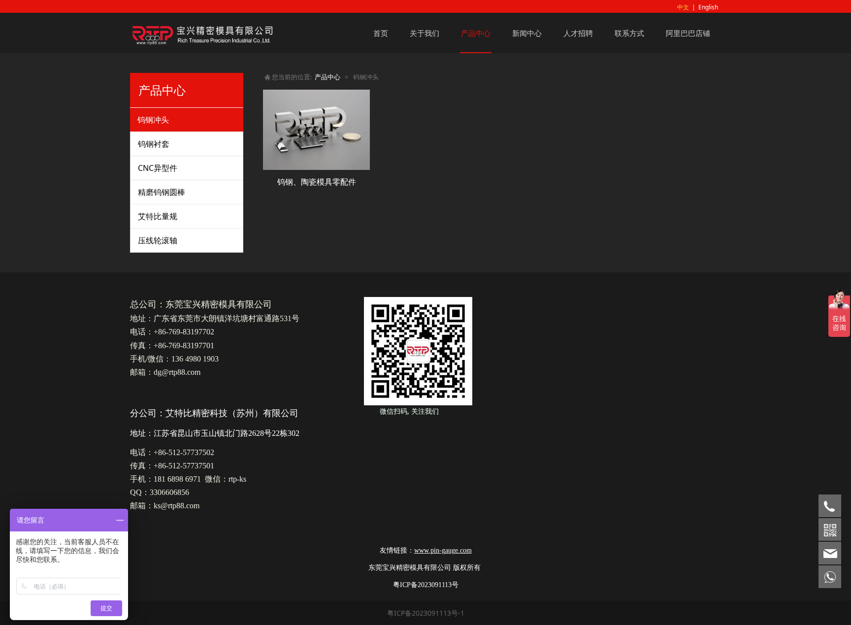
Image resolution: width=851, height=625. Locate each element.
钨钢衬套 (153, 143)
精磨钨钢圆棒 (161, 192)
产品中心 (476, 33)
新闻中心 (527, 33)
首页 (380, 33)
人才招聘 (578, 33)
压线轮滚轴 (157, 240)
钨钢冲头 (153, 119)
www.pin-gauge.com (443, 550)
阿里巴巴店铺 (688, 33)
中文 (683, 7)
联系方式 (629, 33)
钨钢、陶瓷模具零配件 (316, 181)
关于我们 (424, 33)
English (708, 7)
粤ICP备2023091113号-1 (425, 613)
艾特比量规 (157, 216)
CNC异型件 (157, 168)
